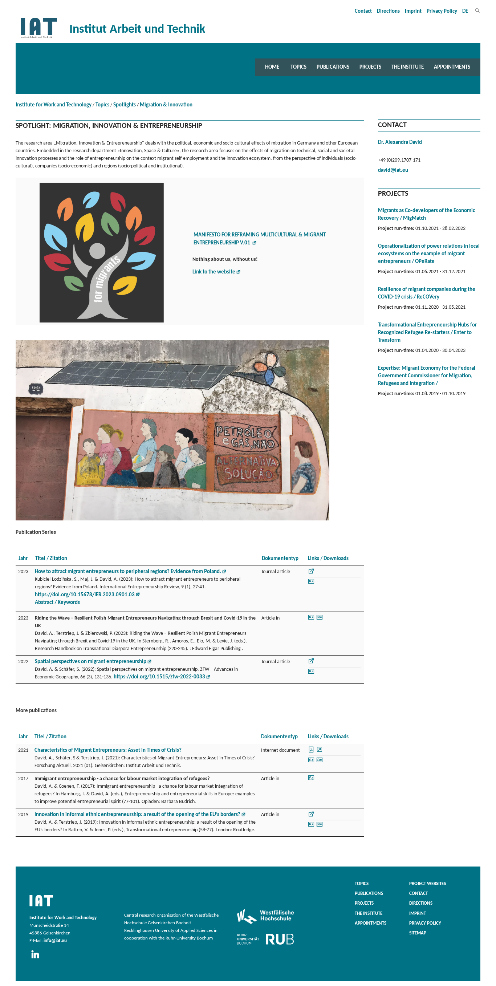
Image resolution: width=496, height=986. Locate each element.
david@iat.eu (393, 170)
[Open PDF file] (312, 752)
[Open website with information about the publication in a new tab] (311, 573)
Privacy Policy (442, 11)
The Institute (407, 67)
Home (272, 67)
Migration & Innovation (166, 105)
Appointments (452, 67)
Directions (388, 11)
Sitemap (417, 933)
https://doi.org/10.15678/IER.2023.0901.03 (85, 595)
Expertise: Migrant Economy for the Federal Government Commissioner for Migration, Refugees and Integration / (426, 376)
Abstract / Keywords (57, 602)
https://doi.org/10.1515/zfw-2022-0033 (159, 677)
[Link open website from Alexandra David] (311, 584)
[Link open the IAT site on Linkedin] (37, 958)
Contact (363, 11)
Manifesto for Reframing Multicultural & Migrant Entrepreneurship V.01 (260, 239)
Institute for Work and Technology (54, 105)
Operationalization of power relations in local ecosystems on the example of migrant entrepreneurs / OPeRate (429, 254)
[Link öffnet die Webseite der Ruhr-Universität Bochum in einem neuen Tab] (265, 944)
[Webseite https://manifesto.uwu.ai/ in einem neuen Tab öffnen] (102, 322)
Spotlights (124, 105)
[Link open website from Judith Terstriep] (319, 620)
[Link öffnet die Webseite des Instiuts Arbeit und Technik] (41, 907)
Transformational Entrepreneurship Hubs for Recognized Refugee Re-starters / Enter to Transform (427, 332)
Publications (333, 67)
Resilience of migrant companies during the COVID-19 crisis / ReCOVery (426, 293)
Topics (298, 67)
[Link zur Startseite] (39, 38)
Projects (370, 67)
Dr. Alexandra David (400, 142)
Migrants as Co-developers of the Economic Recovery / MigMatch (426, 214)
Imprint (413, 11)
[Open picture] (172, 520)
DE (465, 11)
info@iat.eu (55, 941)
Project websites (427, 884)
